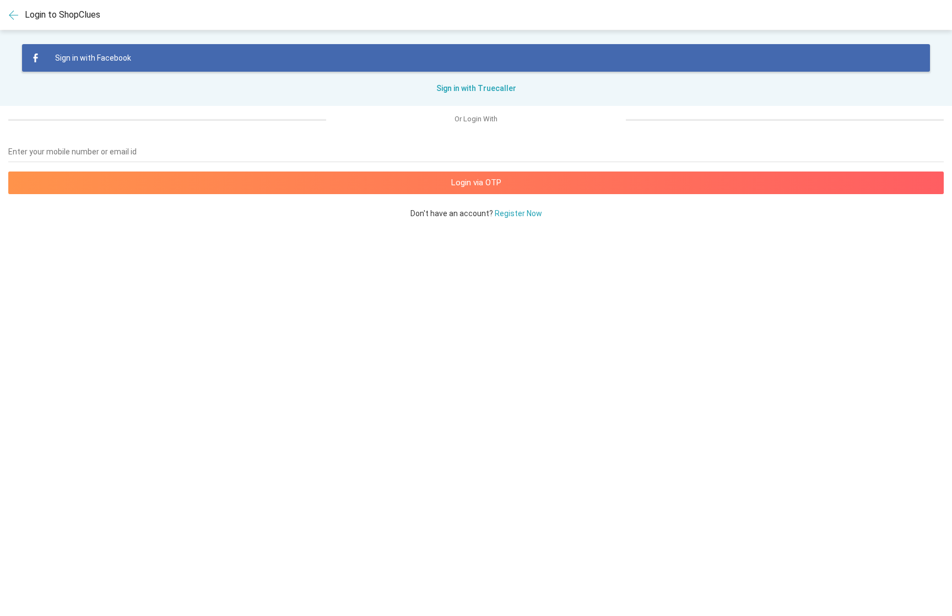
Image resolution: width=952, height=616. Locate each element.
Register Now (518, 213)
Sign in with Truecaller (476, 88)
